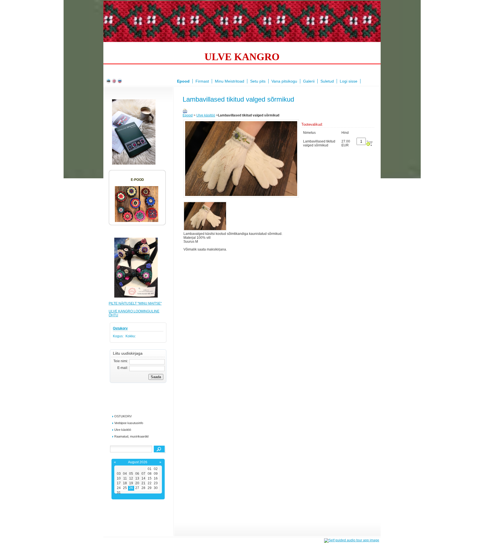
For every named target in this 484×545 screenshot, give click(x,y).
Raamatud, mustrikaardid (131, 436)
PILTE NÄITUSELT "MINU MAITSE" (135, 303)
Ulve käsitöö (122, 429)
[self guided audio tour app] (351, 540)
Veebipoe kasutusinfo (128, 423)
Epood (188, 115)
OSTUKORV (123, 416)
